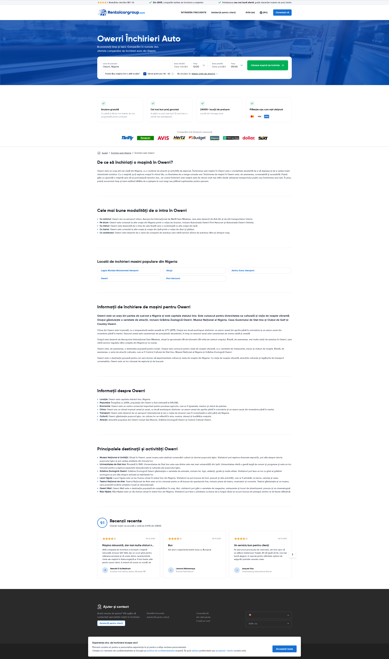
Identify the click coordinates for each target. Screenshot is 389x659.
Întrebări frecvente (155, 613)
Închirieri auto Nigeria (121, 153)
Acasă (105, 153)
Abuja (169, 270)
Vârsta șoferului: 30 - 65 (159, 73)
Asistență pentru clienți (223, 12)
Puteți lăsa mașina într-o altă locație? (122, 73)
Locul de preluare (110, 63)
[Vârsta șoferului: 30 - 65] (144, 73)
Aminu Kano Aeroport (243, 270)
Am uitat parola (203, 617)
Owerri (104, 278)
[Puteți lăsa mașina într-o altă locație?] (102, 73)
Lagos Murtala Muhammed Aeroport (119, 270)
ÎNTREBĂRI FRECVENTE (193, 12)
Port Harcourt (173, 278)
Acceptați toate (284, 649)
